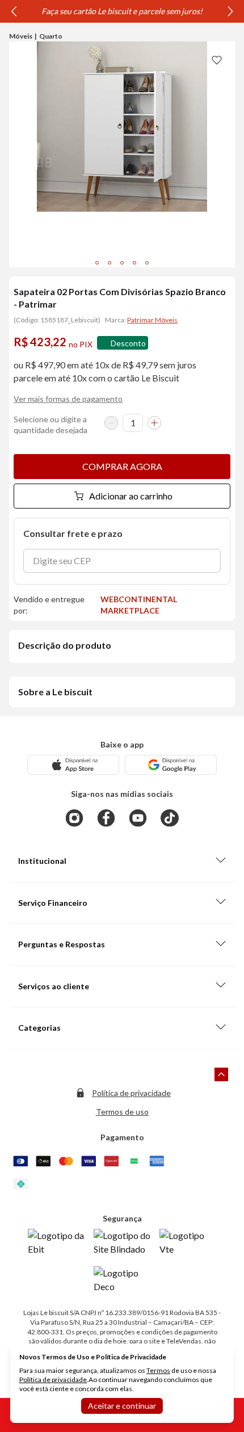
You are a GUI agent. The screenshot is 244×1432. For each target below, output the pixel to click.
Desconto (128, 343)
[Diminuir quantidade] (111, 423)
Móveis (20, 36)
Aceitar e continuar (122, 1405)
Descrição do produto (64, 645)
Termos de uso (122, 1111)
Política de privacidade (131, 1093)
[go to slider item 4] (147, 262)
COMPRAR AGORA (122, 466)
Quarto (50, 36)
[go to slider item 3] (134, 262)
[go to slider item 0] (97, 262)
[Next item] (230, 11)
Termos (158, 1370)
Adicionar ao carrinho (131, 495)
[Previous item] (13, 11)
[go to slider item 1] (109, 262)
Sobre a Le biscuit (55, 691)
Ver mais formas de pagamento (68, 399)
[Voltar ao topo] (221, 1074)
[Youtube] (138, 818)
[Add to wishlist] (217, 60)
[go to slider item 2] (122, 262)
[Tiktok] (169, 818)
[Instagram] (74, 818)
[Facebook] (106, 818)
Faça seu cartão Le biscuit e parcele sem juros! (122, 11)
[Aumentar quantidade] (154, 423)
